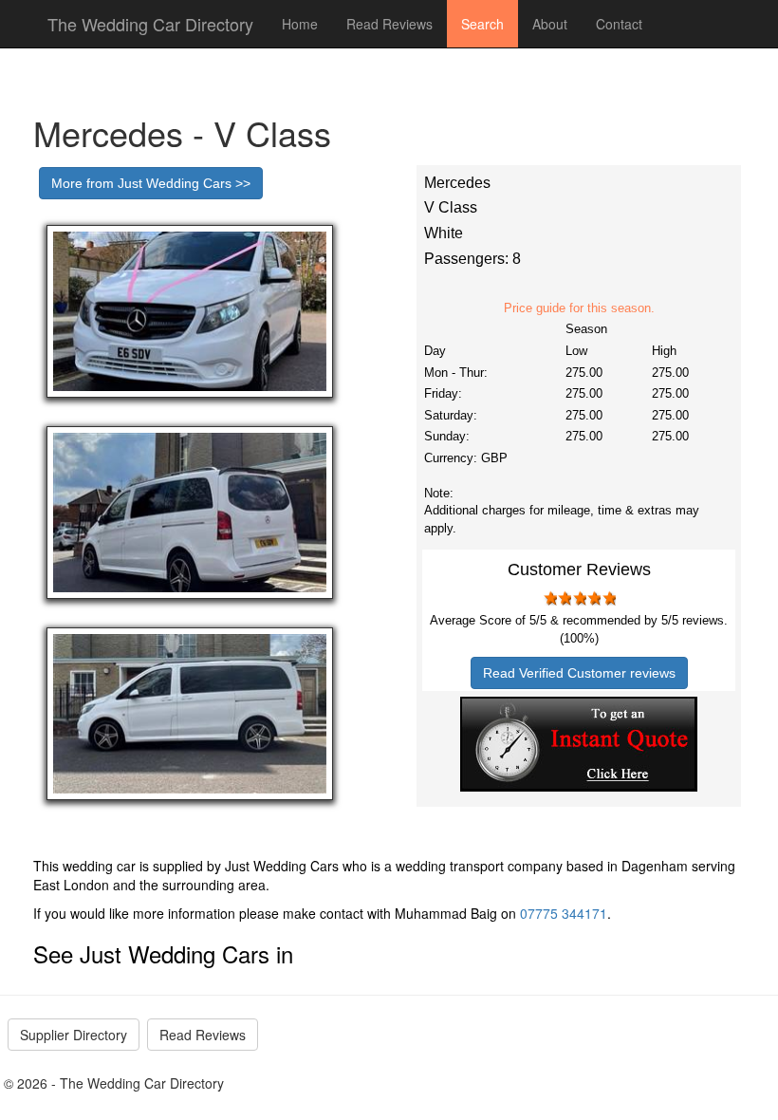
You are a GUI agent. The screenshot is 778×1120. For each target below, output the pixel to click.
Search (482, 23)
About (549, 23)
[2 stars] (564, 598)
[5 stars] (608, 598)
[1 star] (549, 598)
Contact (619, 23)
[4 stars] (594, 598)
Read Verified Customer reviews (579, 673)
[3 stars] (578, 598)
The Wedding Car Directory (150, 23)
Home (300, 23)
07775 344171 (563, 913)
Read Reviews (389, 23)
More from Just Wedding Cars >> (150, 183)
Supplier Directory (73, 1034)
